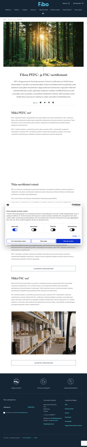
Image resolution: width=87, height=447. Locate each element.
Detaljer (75, 236)
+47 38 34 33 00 (53, 420)
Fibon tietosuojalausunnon (22, 412)
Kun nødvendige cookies (18, 241)
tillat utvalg (43, 241)
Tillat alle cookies (68, 241)
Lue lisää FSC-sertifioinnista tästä (43, 363)
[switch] (34, 229)
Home (4, 19)
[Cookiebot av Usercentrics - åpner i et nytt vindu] (73, 205)
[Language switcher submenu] (43, 13)
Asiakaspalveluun (49, 424)
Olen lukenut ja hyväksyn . (17, 412)
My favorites (77, 3)
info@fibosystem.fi (56, 418)
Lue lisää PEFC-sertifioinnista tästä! (43, 268)
